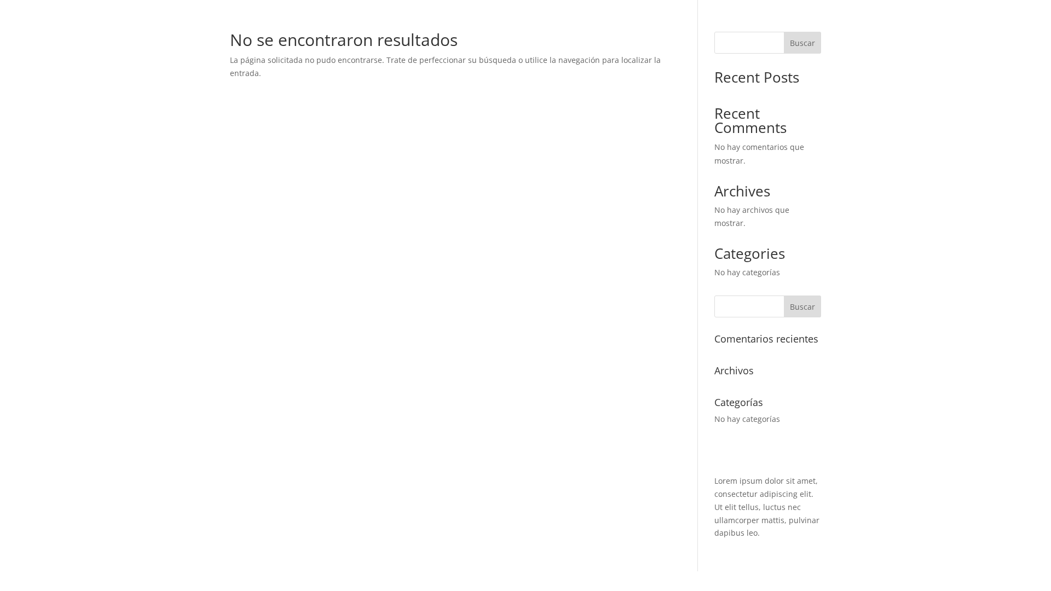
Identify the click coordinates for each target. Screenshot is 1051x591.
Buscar (802, 43)
